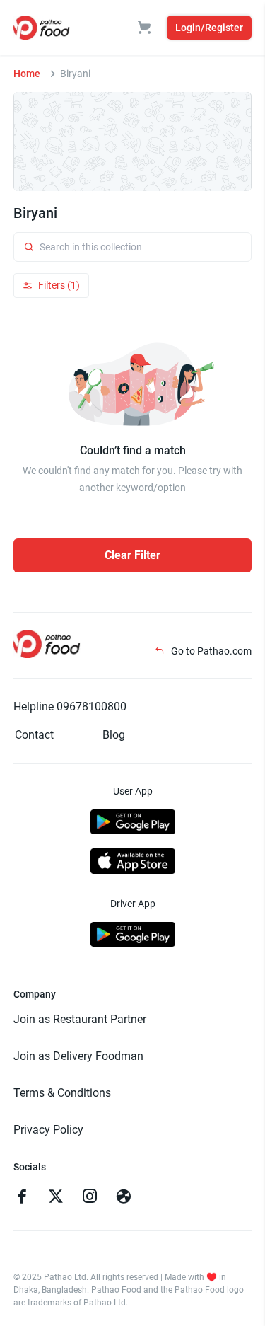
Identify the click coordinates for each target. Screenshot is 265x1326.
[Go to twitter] (55, 1198)
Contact (34, 735)
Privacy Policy (48, 1129)
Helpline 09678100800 (69, 706)
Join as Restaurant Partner (79, 1019)
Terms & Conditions (62, 1093)
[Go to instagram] (89, 1198)
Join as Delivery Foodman (78, 1056)
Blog (113, 735)
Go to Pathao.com (210, 651)
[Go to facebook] (21, 1198)
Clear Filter (132, 555)
